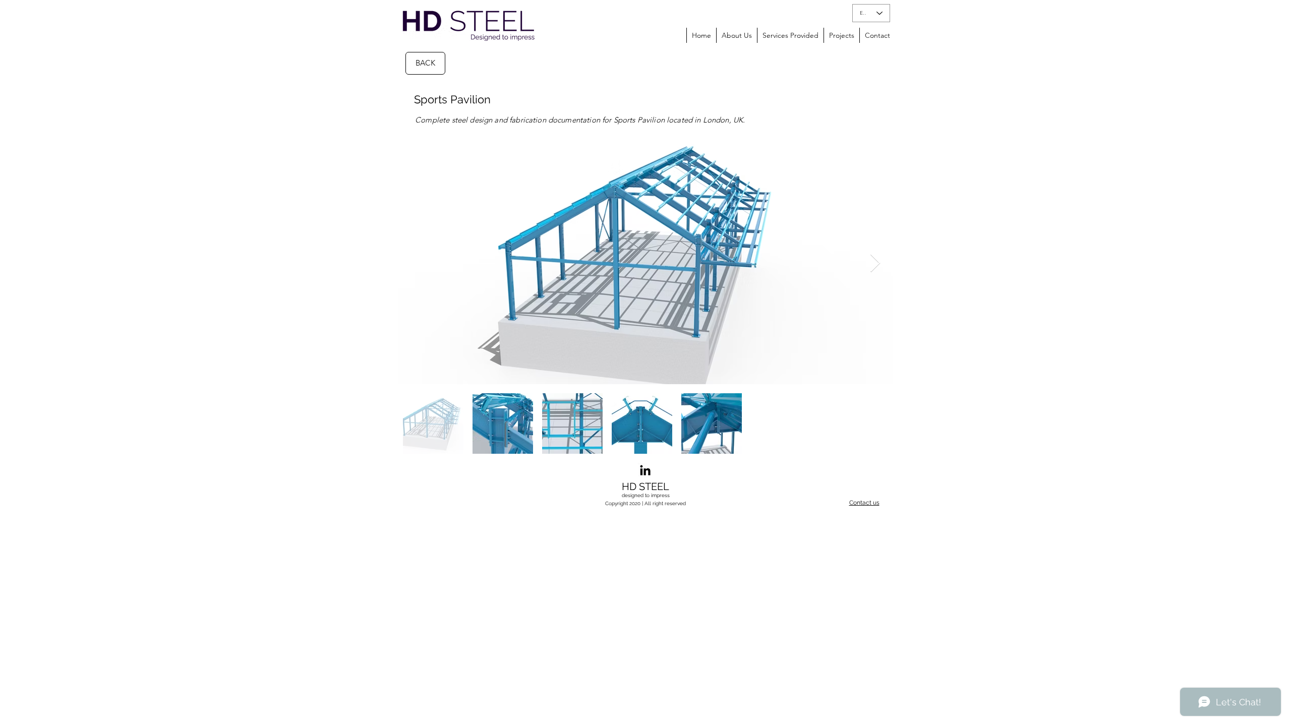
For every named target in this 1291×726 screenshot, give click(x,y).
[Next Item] (875, 263)
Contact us (864, 502)
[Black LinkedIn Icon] (645, 470)
